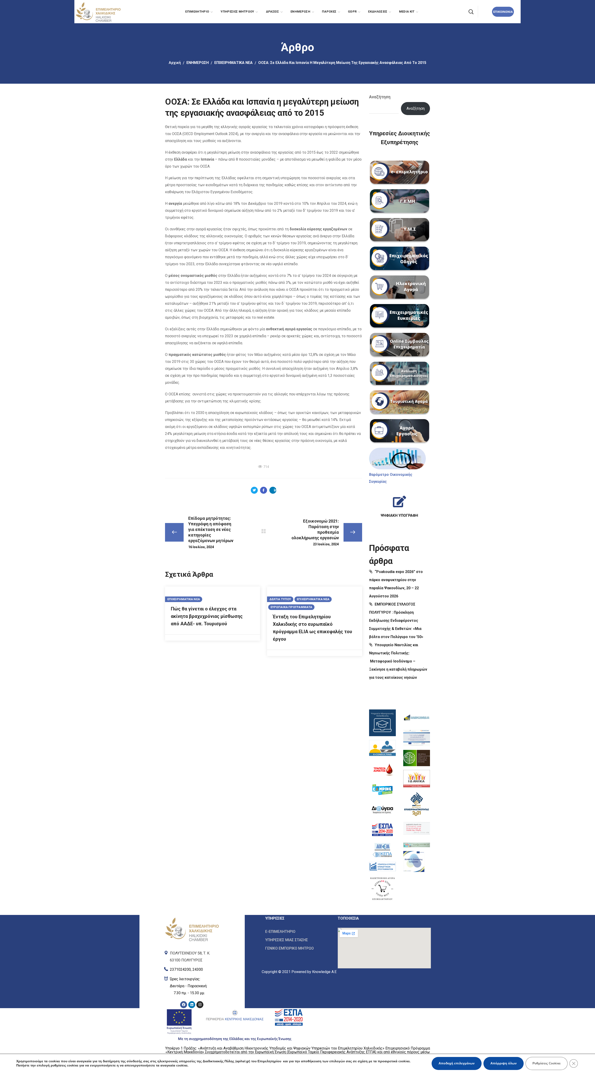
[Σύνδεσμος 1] (97, 11)
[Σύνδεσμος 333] (382, 850)
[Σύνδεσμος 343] (413, 861)
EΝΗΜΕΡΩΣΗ (197, 62)
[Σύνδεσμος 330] (382, 789)
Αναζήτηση (379, 96)
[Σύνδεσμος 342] (416, 843)
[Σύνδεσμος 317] (399, 345)
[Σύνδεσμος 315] (399, 288)
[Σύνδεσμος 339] (416, 778)
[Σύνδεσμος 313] (399, 230)
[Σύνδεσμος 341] (416, 828)
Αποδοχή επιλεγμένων (457, 1063)
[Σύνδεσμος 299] (272, 490)
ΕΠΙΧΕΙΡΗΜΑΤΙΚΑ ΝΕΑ (233, 62)
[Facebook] (183, 1004)
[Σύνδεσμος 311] (399, 173)
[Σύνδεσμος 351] (298, 932)
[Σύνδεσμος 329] (382, 769)
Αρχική (175, 62)
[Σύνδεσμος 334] (382, 866)
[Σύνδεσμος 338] (416, 758)
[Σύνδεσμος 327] (382, 722)
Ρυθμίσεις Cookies (546, 1063)
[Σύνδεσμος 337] (416, 738)
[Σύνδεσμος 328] (382, 748)
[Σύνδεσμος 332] (382, 829)
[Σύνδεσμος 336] (416, 717)
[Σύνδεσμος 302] (263, 531)
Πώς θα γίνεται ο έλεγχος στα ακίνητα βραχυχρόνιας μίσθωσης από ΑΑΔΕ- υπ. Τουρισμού (207, 616)
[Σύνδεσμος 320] (399, 431)
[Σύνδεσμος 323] (399, 504)
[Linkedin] (191, 1004)
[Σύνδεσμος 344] (192, 918)
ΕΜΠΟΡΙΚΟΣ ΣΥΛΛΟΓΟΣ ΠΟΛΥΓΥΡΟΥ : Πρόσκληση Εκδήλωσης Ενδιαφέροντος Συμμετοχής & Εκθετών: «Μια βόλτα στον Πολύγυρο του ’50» (396, 620)
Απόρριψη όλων (503, 1063)
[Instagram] (199, 1004)
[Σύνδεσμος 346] (192, 968)
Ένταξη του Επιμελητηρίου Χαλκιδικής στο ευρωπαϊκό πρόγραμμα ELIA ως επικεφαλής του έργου (312, 628)
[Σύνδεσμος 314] (399, 259)
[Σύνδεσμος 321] (397, 458)
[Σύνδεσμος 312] (399, 201)
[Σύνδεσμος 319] (399, 402)
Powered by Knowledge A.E (314, 972)
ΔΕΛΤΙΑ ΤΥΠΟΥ (280, 599)
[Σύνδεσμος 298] (263, 490)
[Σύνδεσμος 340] (416, 803)
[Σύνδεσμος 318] (399, 374)
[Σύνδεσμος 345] (192, 955)
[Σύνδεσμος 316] (399, 316)
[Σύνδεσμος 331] (382, 809)
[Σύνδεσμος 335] (382, 888)
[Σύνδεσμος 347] (192, 986)
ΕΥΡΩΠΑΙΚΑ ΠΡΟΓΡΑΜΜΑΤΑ (291, 607)
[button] (471, 11)
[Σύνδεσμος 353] (298, 948)
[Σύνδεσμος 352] (298, 940)
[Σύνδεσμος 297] (254, 490)
